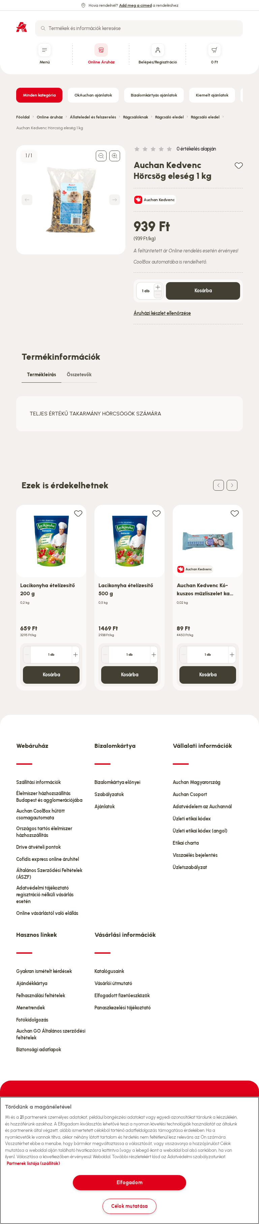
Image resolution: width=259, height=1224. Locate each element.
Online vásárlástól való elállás (47, 913)
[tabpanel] (129, 413)
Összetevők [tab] (79, 375)
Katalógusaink (109, 971)
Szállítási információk (38, 782)
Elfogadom (129, 1182)
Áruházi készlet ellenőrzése (162, 313)
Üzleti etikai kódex (192, 819)
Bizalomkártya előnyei (117, 782)
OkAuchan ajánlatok (93, 95)
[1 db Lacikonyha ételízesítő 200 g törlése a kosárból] (27, 654)
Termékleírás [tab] (41, 375)
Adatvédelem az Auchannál (202, 807)
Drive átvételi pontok (38, 847)
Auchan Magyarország (197, 782)
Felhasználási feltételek (40, 996)
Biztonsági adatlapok (38, 1050)
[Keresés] (43, 28)
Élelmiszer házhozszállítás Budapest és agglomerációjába (49, 797)
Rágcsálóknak (135, 117)
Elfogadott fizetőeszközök (122, 996)
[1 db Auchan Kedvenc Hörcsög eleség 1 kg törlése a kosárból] (158, 294)
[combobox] (139, 28)
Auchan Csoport (190, 794)
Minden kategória (39, 95)
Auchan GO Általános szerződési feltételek (50, 1034)
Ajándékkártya (31, 983)
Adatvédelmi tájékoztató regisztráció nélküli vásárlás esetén (45, 894)
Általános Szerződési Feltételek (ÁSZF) (49, 874)
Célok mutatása (129, 1206)
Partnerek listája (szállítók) (33, 1163)
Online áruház (50, 117)
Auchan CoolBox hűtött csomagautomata (40, 814)
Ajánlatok (104, 807)
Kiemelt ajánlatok (212, 95)
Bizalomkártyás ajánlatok (154, 95)
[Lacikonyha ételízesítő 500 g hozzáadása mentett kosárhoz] (156, 513)
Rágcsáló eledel (169, 117)
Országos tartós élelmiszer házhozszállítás (44, 832)
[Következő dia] (232, 485)
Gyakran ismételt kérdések (44, 971)
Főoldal (23, 117)
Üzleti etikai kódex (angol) (200, 831)
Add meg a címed (135, 5)
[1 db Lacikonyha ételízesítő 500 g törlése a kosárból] (105, 654)
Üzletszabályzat (190, 867)
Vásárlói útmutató (113, 983)
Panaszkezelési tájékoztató (122, 1008)
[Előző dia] (218, 485)
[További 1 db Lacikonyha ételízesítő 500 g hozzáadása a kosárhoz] (153, 654)
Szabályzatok (109, 794)
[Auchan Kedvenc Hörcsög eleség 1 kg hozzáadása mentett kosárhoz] (239, 165)
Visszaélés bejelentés (195, 855)
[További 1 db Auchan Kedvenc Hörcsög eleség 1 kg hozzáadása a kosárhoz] (158, 287)
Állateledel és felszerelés (93, 117)
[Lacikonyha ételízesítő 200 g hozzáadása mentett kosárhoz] (78, 513)
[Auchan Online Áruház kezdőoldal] (21, 27)
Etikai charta (186, 843)
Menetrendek (30, 1008)
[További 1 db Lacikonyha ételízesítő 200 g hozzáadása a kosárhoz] (75, 654)
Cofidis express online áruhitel (47, 859)
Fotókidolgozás (32, 1020)
